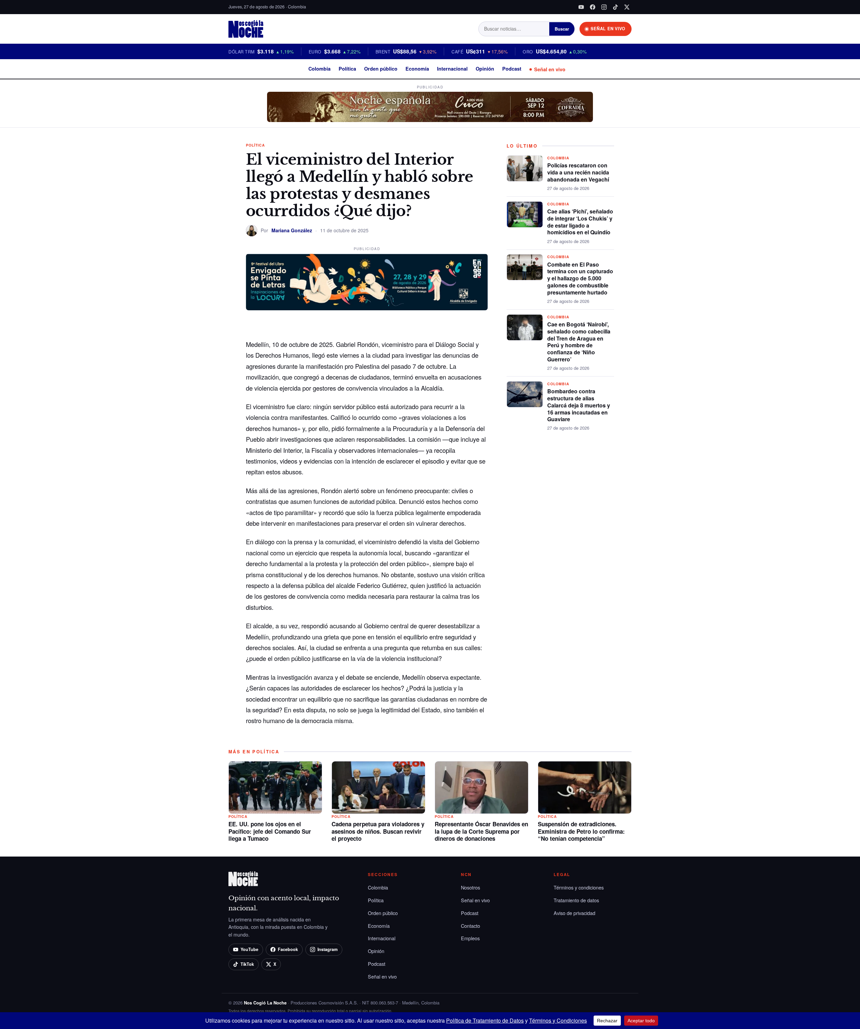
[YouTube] (581, 7)
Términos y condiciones (579, 887)
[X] (627, 7)
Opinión (485, 68)
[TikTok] (615, 7)
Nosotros (470, 887)
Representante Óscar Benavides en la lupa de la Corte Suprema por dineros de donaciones (481, 831)
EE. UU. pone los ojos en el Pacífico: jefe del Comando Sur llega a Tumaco (269, 831)
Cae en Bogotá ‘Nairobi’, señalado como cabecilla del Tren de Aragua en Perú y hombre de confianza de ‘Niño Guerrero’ (578, 341)
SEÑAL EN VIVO (608, 29)
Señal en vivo (549, 69)
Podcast (511, 68)
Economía (417, 68)
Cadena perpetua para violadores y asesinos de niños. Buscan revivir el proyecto (378, 831)
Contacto (470, 925)
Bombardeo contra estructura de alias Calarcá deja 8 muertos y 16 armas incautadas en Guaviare (578, 405)
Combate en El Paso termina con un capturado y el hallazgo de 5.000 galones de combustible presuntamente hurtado (580, 278)
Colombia (319, 68)
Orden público (380, 68)
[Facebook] (592, 7)
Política (347, 68)
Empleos (470, 938)
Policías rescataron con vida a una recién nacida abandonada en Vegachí (578, 172)
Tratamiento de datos (576, 900)
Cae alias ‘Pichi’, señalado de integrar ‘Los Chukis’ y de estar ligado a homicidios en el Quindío (580, 221)
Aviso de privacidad (574, 912)
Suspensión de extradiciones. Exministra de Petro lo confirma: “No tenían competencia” (581, 831)
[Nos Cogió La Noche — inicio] (245, 29)
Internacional (452, 68)
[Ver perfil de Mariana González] (251, 230)
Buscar (562, 29)
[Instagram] (604, 7)
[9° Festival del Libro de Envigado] (367, 282)
